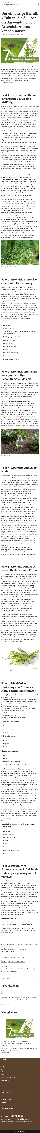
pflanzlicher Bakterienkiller (16, 961)
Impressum (5, 1080)
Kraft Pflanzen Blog (20, 1131)
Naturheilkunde (13, 34)
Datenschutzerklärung (8, 1077)
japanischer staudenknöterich (8, 1119)
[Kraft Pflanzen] (9, 4)
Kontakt (3, 1075)
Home (3, 1066)
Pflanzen (20, 34)
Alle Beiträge (5, 1069)
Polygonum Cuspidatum (21, 1121)
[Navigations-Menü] (36, 4)
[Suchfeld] (36, 978)
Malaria (4, 961)
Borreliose (26, 957)
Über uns (4, 1072)
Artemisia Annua (15, 957)
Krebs (33, 957)
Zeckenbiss (30, 1121)
